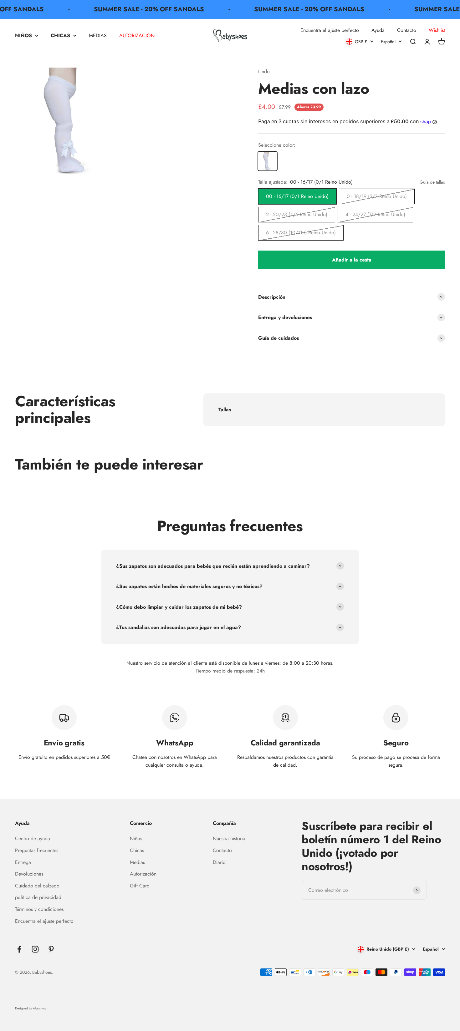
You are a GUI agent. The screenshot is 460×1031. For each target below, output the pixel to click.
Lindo (264, 71)
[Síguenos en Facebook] (19, 949)
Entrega (23, 862)
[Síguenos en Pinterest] (51, 949)
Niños (136, 838)
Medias (137, 862)
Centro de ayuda (32, 838)
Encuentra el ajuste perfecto (329, 30)
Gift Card (140, 885)
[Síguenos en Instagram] (35, 949)
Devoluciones (29, 873)
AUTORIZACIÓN (137, 35)
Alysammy (39, 1008)
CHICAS (60, 35)
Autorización (143, 873)
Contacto (406, 30)
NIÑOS (23, 35)
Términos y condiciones (39, 909)
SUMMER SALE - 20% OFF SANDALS (140, 9)
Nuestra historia (229, 838)
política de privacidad (38, 897)
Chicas (137, 850)
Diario (219, 862)
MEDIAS (98, 35)
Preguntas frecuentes (36, 850)
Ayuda (378, 30)
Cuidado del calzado (37, 885)
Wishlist (437, 30)
